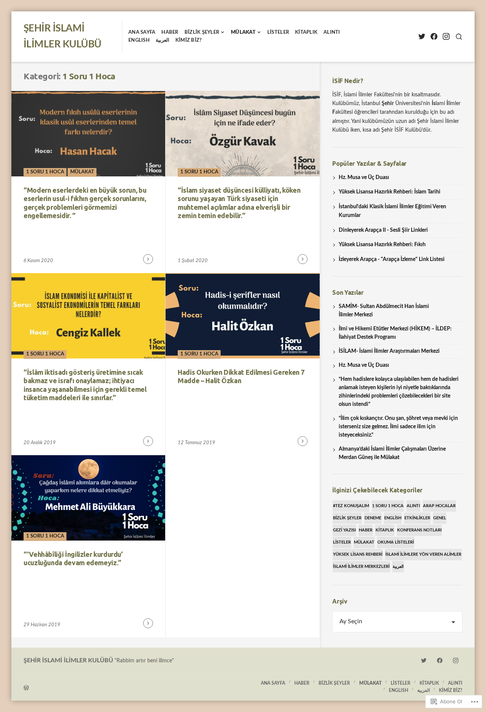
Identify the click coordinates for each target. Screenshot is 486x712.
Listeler (278, 32)
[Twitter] (421, 36)
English (392, 518)
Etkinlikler (417, 518)
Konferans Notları (419, 530)
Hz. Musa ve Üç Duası (364, 177)
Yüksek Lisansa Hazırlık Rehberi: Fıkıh (382, 244)
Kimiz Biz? (188, 40)
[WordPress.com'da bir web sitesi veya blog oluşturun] (133, 687)
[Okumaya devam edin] (148, 259)
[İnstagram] (446, 36)
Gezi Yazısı (344, 530)
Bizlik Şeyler (202, 32)
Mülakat (243, 32)
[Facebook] (434, 36)
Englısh (139, 40)
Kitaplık (306, 32)
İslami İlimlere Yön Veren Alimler (423, 554)
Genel (439, 518)
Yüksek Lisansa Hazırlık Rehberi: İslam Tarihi (389, 192)
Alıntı (331, 32)
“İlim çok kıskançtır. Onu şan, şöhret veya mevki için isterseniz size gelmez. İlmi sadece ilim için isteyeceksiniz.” (398, 427)
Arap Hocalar (439, 506)
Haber (169, 32)
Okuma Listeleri (395, 542)
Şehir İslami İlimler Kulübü (68, 660)
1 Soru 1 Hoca (45, 172)
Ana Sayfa (141, 32)
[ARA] (458, 36)
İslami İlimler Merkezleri (361, 566)
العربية (162, 40)
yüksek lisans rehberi (357, 554)
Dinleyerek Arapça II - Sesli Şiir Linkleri (383, 230)
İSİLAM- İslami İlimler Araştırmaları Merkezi (389, 351)
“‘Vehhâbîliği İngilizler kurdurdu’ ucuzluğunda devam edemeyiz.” (73, 558)
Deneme (372, 518)
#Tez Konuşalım (351, 506)
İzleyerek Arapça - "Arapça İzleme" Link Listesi (392, 259)
